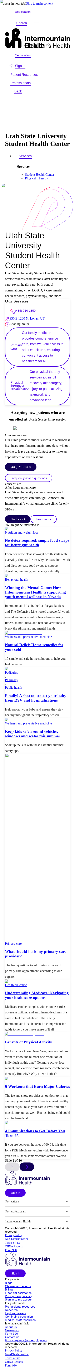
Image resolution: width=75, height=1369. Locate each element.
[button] (15, 1193)
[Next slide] (27, 1166)
